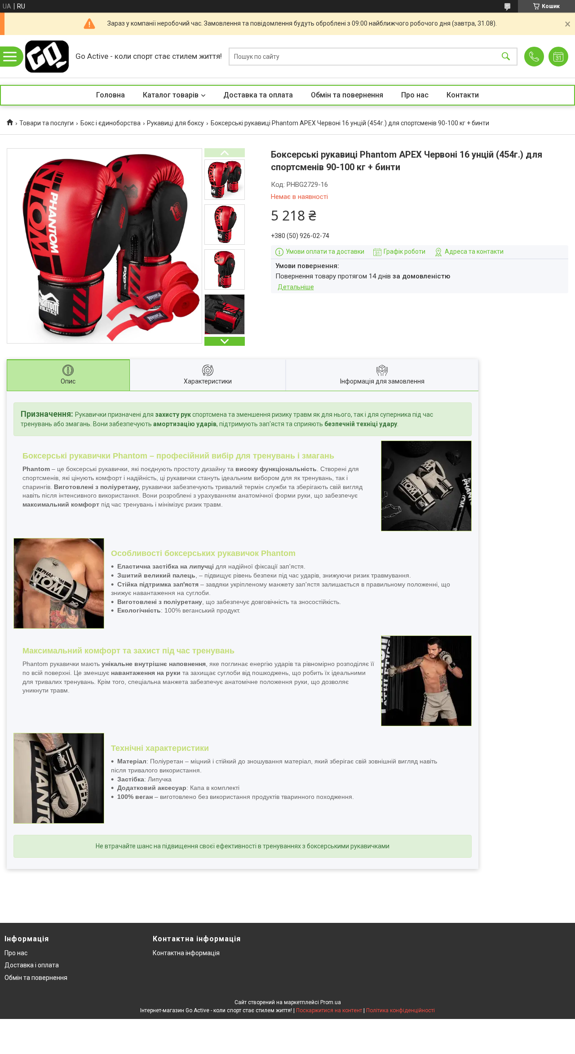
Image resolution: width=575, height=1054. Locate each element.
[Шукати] (506, 56)
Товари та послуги (46, 123)
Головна (110, 95)
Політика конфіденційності (400, 1010)
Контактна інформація (186, 953)
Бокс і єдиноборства (110, 123)
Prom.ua (330, 1002)
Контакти (463, 95)
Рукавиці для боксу (175, 123)
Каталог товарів (171, 95)
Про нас (415, 95)
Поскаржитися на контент (329, 1010)
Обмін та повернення (347, 95)
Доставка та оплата (258, 95)
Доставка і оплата (31, 965)
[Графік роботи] (558, 56)
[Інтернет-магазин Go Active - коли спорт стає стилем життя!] (47, 56)
